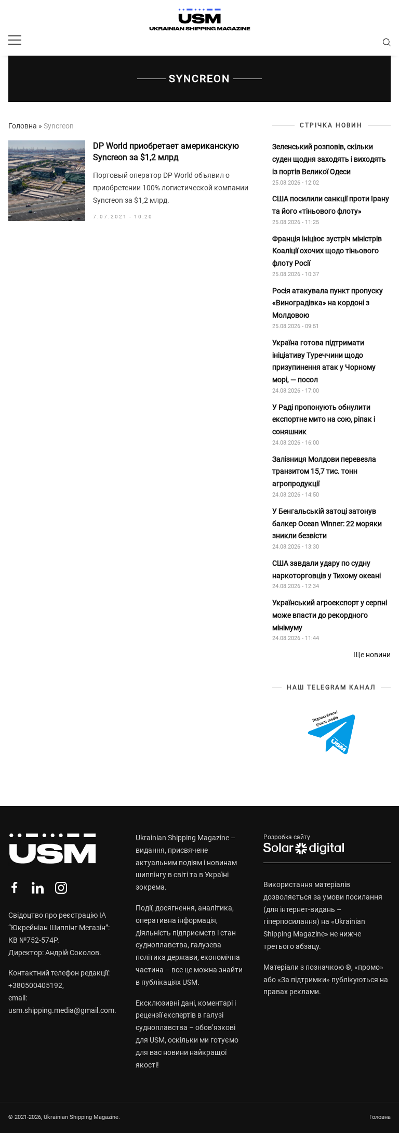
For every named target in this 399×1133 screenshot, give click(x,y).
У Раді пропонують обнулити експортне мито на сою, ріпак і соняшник (323, 419)
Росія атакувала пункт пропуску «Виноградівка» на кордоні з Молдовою (327, 303)
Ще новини (372, 654)
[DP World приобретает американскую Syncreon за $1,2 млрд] (46, 180)
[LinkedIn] (38, 888)
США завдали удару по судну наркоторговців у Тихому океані (326, 569)
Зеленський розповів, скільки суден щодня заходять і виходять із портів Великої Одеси (329, 159)
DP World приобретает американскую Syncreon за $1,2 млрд (166, 151)
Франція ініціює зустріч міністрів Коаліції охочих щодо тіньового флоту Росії (327, 251)
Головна (22, 126)
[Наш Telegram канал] (331, 733)
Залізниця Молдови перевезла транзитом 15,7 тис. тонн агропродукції (324, 471)
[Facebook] (14, 888)
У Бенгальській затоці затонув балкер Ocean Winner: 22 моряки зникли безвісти (327, 523)
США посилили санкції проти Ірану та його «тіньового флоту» (330, 204)
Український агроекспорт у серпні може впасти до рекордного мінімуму (329, 615)
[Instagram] (61, 888)
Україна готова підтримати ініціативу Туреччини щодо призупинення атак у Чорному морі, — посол (324, 361)
